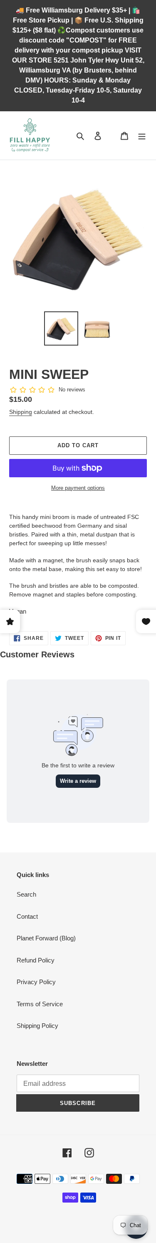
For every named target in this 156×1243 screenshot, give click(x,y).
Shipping (20, 411)
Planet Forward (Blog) (46, 938)
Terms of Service (40, 1003)
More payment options (78, 488)
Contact (27, 916)
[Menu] (142, 136)
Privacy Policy (36, 981)
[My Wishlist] (111, 135)
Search (26, 894)
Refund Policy (35, 960)
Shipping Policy (37, 1025)
